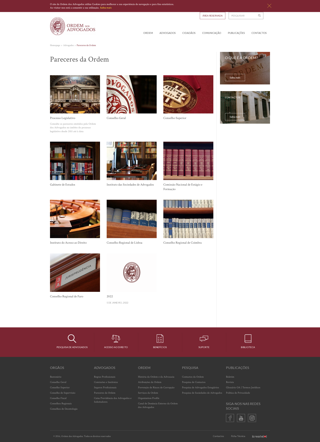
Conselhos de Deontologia (64, 409)
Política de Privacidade (238, 393)
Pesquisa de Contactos (194, 382)
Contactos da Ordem (193, 377)
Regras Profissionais (104, 377)
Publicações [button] (236, 32)
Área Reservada (212, 15)
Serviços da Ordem (148, 393)
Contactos (259, 32)
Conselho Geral (58, 382)
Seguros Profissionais (105, 387)
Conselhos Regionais (61, 403)
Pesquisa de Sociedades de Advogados (202, 393)
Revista (230, 382)
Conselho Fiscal (58, 398)
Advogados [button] (168, 32)
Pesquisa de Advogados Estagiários (200, 387)
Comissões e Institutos (106, 382)
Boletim (230, 377)
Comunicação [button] (211, 32)
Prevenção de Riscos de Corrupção (156, 387)
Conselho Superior (60, 387)
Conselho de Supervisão (62, 393)
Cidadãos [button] (189, 32)
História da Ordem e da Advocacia (156, 377)
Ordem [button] (148, 32)
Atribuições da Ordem (150, 382)
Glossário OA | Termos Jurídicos (243, 387)
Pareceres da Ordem (105, 393)
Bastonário (55, 377)
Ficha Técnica (238, 436)
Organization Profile (148, 398)
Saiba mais (106, 7)
